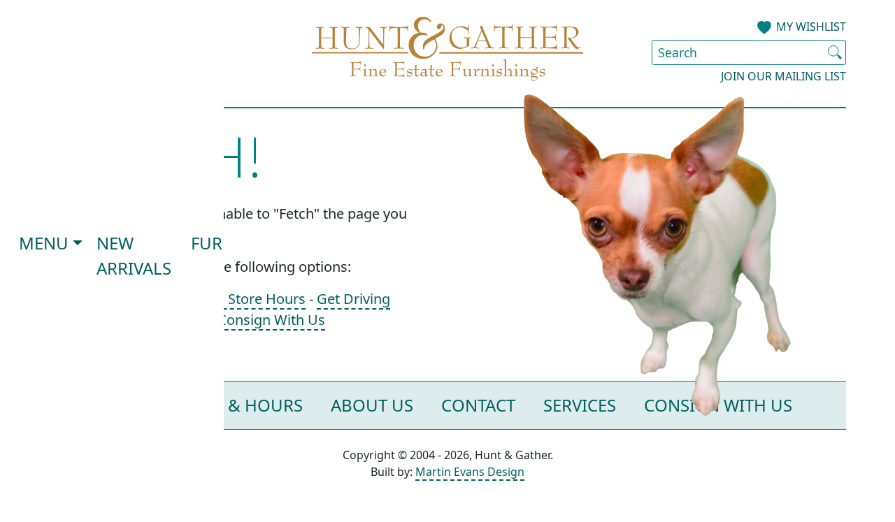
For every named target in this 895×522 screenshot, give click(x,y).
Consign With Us (271, 319)
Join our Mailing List (783, 76)
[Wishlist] (764, 28)
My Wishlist (811, 26)
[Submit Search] (835, 52)
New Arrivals (133, 255)
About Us (372, 404)
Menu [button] (44, 242)
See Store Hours (253, 298)
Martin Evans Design (469, 471)
